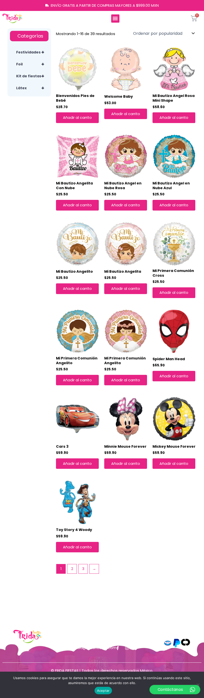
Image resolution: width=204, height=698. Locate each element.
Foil (30, 64)
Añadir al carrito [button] (77, 117)
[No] (197, 684)
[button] (115, 18)
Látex (30, 88)
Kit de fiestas (30, 76)
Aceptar (103, 691)
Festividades (30, 52)
